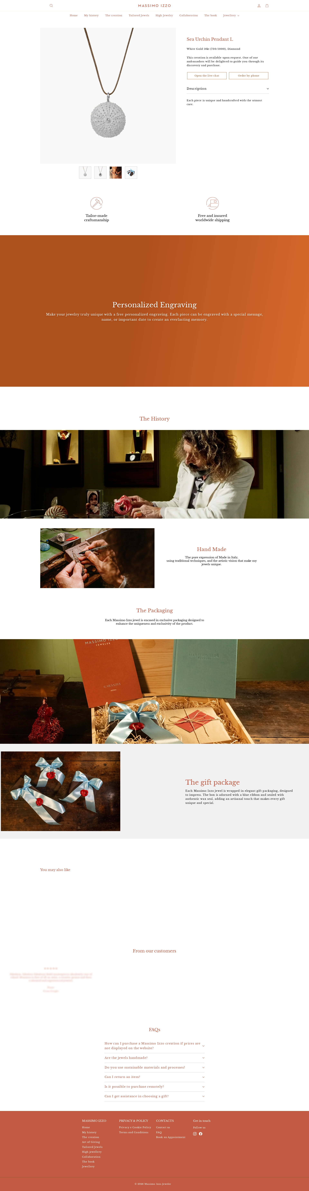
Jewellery (230, 15)
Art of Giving (91, 1142)
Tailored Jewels (139, 15)
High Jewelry (164, 15)
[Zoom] (108, 96)
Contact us (163, 1127)
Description (196, 88)
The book (210, 15)
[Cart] (267, 5)
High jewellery (92, 1151)
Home (74, 15)
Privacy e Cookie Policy (135, 1127)
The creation (113, 15)
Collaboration (188, 15)
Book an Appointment (170, 1137)
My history (91, 15)
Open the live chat (207, 75)
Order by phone (248, 75)
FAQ (159, 1132)
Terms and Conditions (134, 1132)
